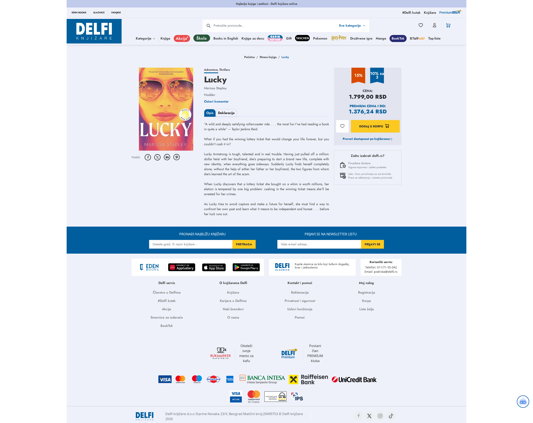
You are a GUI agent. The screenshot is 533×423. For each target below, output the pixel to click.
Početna (249, 57)
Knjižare (233, 292)
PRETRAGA (244, 244)
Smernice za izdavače (167, 317)
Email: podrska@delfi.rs (381, 272)
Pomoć (300, 317)
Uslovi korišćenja (299, 309)
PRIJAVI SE (372, 244)
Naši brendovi (233, 309)
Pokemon (320, 38)
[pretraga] (208, 26)
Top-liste (434, 38)
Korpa (366, 300)
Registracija (366, 292)
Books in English (225, 38)
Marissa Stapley (215, 88)
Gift (289, 38)
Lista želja (366, 309)
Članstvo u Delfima (167, 292)
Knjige (165, 38)
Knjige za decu (253, 38)
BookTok (398, 38)
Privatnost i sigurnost (300, 300)
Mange (381, 38)
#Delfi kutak (167, 300)
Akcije (166, 309)
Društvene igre (361, 38)
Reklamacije (300, 292)
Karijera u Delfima (233, 300)
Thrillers (224, 70)
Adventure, (211, 70)
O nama (233, 317)
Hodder (209, 94)
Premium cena (363, 106)
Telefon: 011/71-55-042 (381, 267)
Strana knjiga (268, 57)
